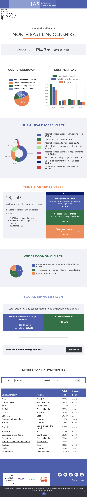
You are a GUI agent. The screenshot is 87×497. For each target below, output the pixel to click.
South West (42, 441)
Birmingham (7, 451)
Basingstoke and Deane (12, 435)
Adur (4, 399)
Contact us (78, 480)
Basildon (6, 431)
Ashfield (5, 409)
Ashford (5, 412)
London (40, 419)
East (39, 416)
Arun (4, 405)
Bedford (5, 445)
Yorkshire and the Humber (45, 427)
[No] (84, 491)
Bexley (5, 448)
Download (74, 349)
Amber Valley (8, 402)
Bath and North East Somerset (16, 441)
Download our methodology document (24, 349)
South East (42, 399)
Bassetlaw (6, 438)
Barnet (5, 422)
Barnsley (6, 427)
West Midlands (43, 451)
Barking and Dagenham (12, 419)
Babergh (6, 416)
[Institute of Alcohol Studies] (43, 4)
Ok (44, 494)
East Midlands (43, 402)
